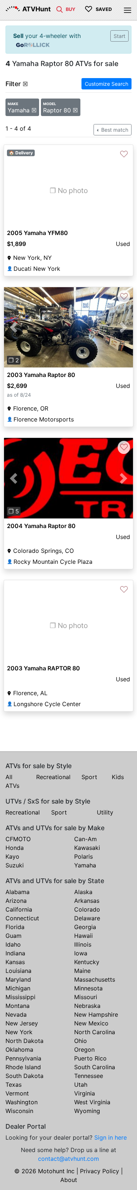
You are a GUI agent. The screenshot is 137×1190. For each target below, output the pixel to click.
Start (119, 36)
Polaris (83, 856)
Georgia (85, 927)
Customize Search (106, 84)
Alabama (17, 892)
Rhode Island (23, 1067)
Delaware (87, 918)
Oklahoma (19, 1049)
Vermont (17, 1093)
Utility (105, 812)
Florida (14, 927)
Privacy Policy (99, 1171)
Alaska (83, 892)
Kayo (12, 856)
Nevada (16, 1014)
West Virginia (92, 1102)
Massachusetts (94, 979)
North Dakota (24, 1040)
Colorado (87, 909)
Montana (17, 1005)
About (68, 1179)
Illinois (82, 944)
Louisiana (18, 970)
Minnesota (88, 988)
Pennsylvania (23, 1058)
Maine (82, 970)
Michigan (17, 988)
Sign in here (110, 1137)
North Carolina (94, 1032)
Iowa (80, 953)
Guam (13, 935)
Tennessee (88, 1075)
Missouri (85, 997)
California (18, 909)
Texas (13, 1084)
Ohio (80, 1040)
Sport (89, 777)
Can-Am (85, 839)
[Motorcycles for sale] (59, 8)
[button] (13, 327)
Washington (21, 1102)
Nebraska (87, 1005)
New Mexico (91, 1023)
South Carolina (94, 1067)
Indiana (15, 953)
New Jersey (21, 1023)
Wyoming (87, 1110)
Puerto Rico (90, 1058)
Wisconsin (19, 1110)
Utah (80, 1084)
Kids (118, 777)
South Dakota (24, 1075)
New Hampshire (96, 1014)
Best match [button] (114, 130)
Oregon (84, 1049)
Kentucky (86, 962)
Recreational (53, 777)
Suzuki (14, 865)
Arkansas (86, 900)
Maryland (18, 979)
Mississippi (20, 997)
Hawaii (83, 935)
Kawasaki (87, 847)
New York (19, 1032)
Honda (14, 847)
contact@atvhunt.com (68, 1158)
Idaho (13, 944)
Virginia (84, 1093)
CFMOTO (18, 839)
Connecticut (22, 918)
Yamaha (85, 865)
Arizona (16, 900)
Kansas (15, 962)
